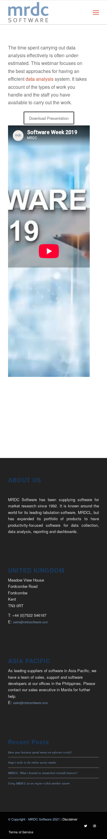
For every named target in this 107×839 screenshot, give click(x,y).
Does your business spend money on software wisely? (40, 752)
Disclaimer (70, 819)
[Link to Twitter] (85, 825)
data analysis (40, 78)
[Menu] (96, 12)
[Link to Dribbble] (94, 825)
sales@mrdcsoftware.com (30, 622)
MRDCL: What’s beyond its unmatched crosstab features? (43, 773)
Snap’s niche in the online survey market (32, 762)
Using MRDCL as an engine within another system (39, 783)
